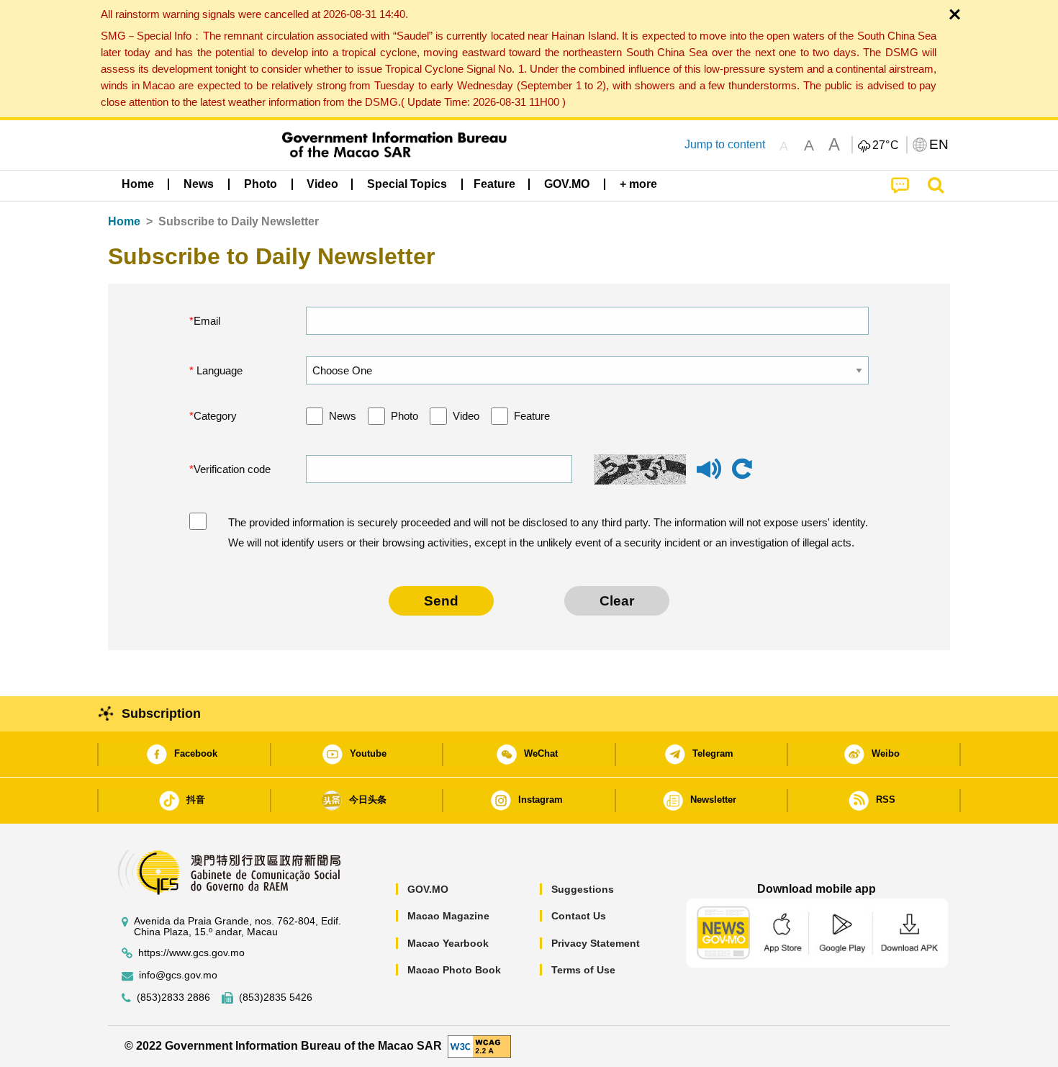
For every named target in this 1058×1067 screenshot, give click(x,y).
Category (215, 416)
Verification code (232, 469)
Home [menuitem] (138, 184)
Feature (532, 416)
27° (886, 145)
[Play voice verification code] (709, 475)
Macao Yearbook (448, 943)
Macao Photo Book (454, 970)
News (342, 416)
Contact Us (578, 916)
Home (124, 221)
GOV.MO (427, 889)
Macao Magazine (448, 916)
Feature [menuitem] (494, 184)
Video (466, 416)
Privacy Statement (595, 943)
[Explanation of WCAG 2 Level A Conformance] (479, 1045)
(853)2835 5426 (275, 997)
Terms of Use (583, 970)
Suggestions (582, 889)
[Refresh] (742, 469)
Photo (404, 416)
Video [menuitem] (322, 184)
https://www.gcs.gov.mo (191, 952)
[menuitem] (199, 184)
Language (218, 370)
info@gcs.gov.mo (178, 975)
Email (207, 321)
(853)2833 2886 (173, 997)
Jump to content (724, 144)
